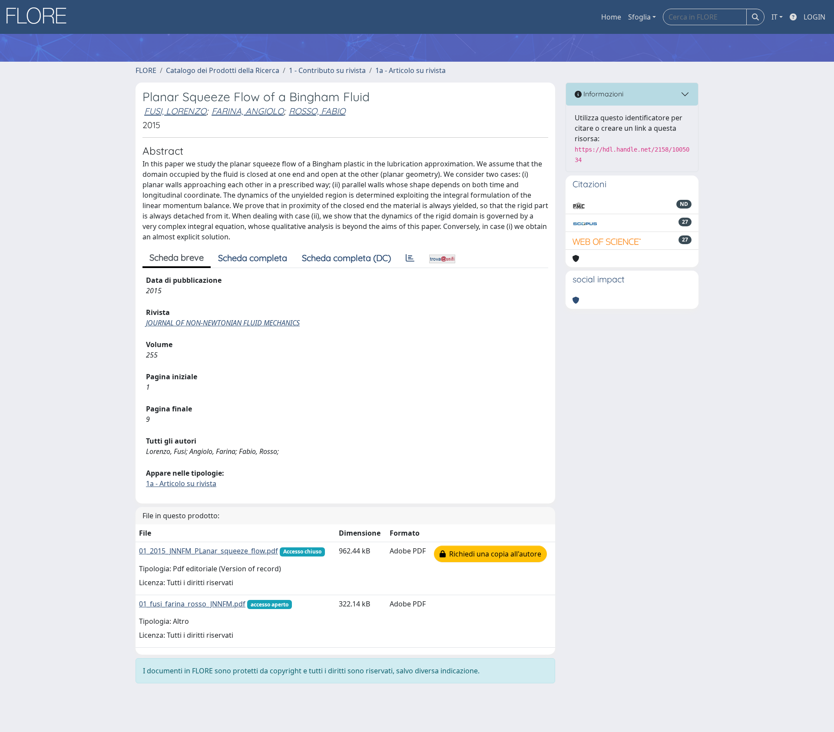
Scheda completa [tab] (252, 257)
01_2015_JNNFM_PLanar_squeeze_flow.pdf (208, 551)
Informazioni (602, 93)
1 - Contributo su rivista (327, 70)
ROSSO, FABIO (317, 111)
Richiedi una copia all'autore (493, 554)
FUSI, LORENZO (175, 111)
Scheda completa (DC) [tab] (346, 257)
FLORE (146, 70)
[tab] (410, 258)
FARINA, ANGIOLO (248, 111)
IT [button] (774, 17)
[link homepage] (39, 17)
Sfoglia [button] (639, 17)
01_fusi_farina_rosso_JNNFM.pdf (192, 604)
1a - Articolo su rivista (410, 70)
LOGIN (814, 17)
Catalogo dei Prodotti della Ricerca (222, 70)
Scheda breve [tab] (176, 257)
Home (611, 17)
